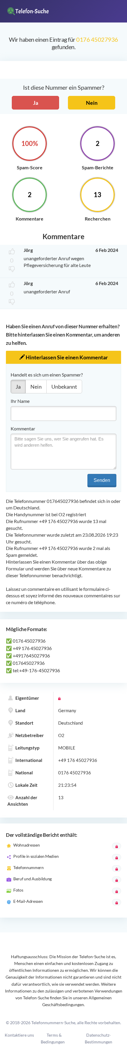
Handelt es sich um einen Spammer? (47, 374)
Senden (102, 480)
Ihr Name (20, 401)
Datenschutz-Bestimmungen (98, 1038)
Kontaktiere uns (19, 1035)
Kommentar (23, 428)
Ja (35, 102)
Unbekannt (64, 386)
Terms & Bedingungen (53, 1038)
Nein (91, 102)
